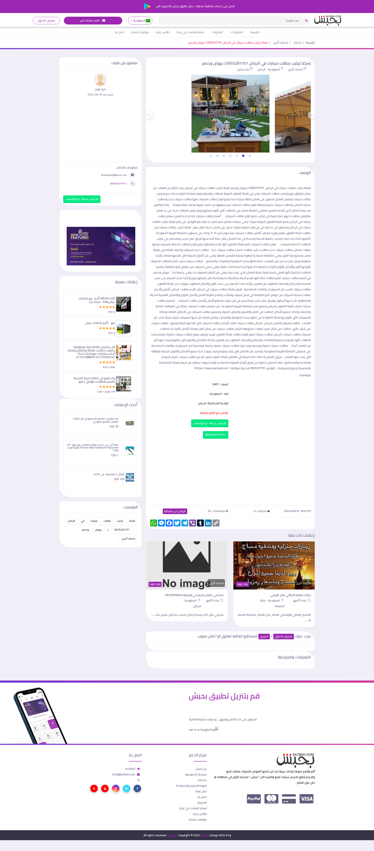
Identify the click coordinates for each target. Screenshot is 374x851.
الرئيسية (254, 32)
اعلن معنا (201, 791)
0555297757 (121, 529)
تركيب (120, 520)
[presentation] (312, 115)
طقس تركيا (163, 32)
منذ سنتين (243, 69)
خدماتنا (202, 780)
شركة (132, 520)
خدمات (297, 42)
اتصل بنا (119, 32)
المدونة (217, 32)
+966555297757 (215, 434)
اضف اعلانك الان (90, 20)
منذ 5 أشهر (300, 600)
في (82, 520)
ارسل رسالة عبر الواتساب (208, 423)
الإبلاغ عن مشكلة (175, 511)
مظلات (107, 520)
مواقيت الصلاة (140, 32)
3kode (204, 835)
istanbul (130, 768)
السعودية (139, 20)
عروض (98, 529)
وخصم (85, 529)
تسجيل (264, 636)
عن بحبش (201, 768)
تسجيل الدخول (46, 20)
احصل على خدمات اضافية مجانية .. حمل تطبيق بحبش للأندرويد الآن (195, 6)
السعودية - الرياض (268, 69)
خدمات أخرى (280, 42)
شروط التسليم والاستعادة (191, 785)
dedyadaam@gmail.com (114, 175)
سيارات (94, 520)
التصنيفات (237, 32)
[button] (250, 156)
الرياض (71, 520)
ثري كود (172, 835)
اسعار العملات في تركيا (190, 32)
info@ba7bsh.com (123, 774)
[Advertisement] (230, 471)
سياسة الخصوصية (196, 774)
